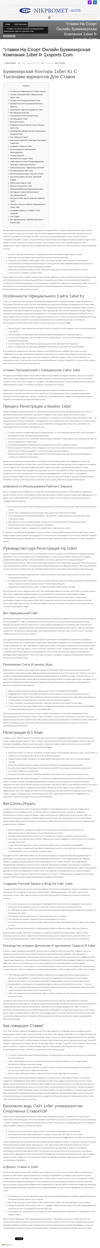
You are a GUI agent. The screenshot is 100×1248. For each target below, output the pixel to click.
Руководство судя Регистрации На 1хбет (26, 110)
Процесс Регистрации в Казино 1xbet (25, 100)
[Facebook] (95, 2)
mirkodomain (10, 63)
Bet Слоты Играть (17, 122)
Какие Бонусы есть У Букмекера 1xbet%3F (27, 167)
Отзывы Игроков (17, 155)
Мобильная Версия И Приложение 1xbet (26, 189)
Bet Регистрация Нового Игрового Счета (26, 174)
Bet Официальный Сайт (19, 113)
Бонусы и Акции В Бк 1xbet (21, 186)
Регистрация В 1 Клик (18, 119)
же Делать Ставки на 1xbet (21, 146)
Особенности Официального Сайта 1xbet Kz (28, 91)
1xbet (68, 323)
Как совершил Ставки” (19, 137)
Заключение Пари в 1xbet (20, 183)
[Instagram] (90, 2)
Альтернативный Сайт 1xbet (21, 170)
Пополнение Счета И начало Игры (24, 116)
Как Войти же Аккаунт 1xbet (21, 158)
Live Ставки (14, 216)
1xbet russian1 (59, 63)
